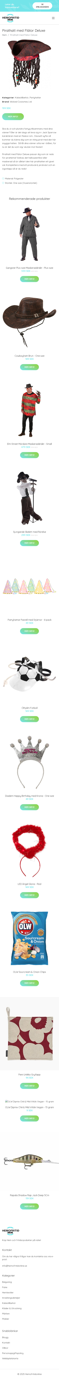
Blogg (5, 1337)
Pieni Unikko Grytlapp (29, 1074)
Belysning (7, 1282)
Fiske (4, 1287)
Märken (6, 1313)
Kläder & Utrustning (11, 1308)
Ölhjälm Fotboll (30, 708)
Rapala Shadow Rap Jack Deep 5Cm (29, 1195)
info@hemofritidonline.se (14, 1265)
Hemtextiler (8, 1292)
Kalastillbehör (22, 97)
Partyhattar (35, 97)
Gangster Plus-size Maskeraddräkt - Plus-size (29, 267)
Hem (4, 35)
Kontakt (6, 1342)
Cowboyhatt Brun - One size (29, 355)
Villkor (5, 1348)
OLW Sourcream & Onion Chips (29, 972)
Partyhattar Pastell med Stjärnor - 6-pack (29, 619)
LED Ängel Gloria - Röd (29, 884)
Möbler (5, 1319)
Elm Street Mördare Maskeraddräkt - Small (29, 443)
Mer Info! (13, 116)
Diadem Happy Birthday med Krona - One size (29, 795)
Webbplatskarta (10, 1358)
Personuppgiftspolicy (12, 1353)
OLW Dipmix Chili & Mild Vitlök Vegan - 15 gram (29, 1107)
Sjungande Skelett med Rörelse (29, 531)
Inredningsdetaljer (11, 1297)
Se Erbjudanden (42, 5)
